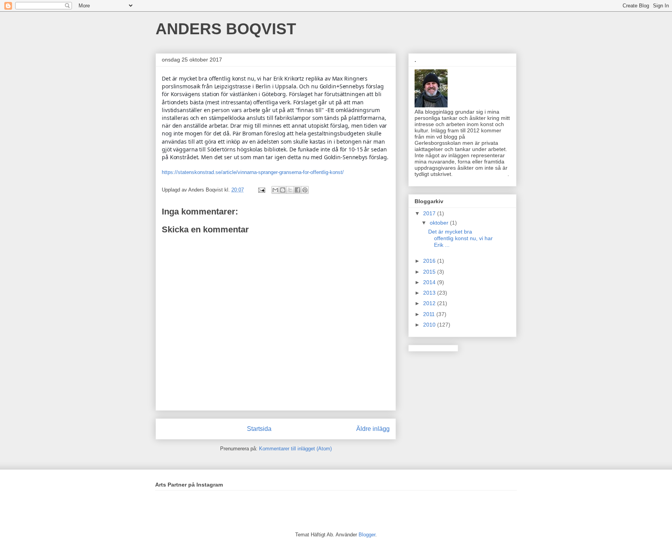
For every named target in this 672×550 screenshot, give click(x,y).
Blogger (367, 535)
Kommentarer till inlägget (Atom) (295, 449)
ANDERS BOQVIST (226, 28)
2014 (430, 282)
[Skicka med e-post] (275, 190)
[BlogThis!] (283, 190)
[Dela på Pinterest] (305, 190)
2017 (430, 213)
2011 (429, 314)
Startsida (259, 428)
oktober (440, 223)
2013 (430, 293)
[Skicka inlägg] (261, 190)
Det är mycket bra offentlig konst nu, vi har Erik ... (460, 238)
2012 (430, 303)
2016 (430, 261)
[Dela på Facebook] (297, 190)
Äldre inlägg (373, 428)
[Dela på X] (290, 190)
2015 (430, 272)
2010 (430, 325)
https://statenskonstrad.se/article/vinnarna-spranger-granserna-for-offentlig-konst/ (253, 172)
